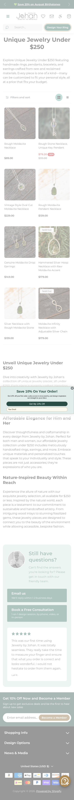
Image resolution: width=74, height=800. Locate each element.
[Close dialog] (72, 388)
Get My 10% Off (37, 404)
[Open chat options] (65, 781)
